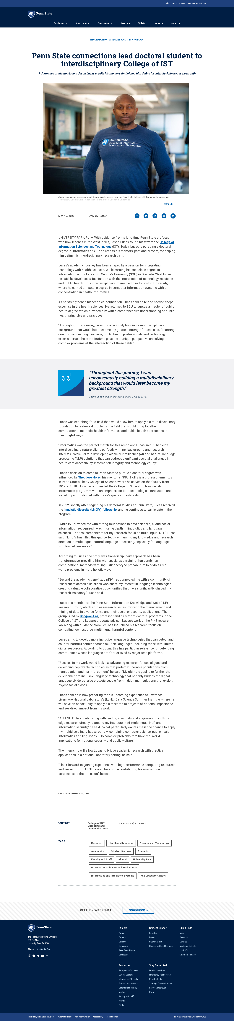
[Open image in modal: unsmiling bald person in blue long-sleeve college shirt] (117, 138)
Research (96, 843)
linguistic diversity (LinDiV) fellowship (90, 510)
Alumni (122, 859)
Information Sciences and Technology (117, 39)
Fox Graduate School (153, 875)
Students (143, 851)
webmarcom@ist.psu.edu (132, 823)
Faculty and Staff (101, 859)
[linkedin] (154, 216)
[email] (164, 216)
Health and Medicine (121, 843)
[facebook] (137, 216)
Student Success (121, 851)
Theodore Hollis (89, 477)
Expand (168, 204)
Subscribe (137, 910)
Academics (98, 851)
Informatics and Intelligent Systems (112, 875)
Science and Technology (154, 843)
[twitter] (146, 216)
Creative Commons (120, 199)
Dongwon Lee (89, 616)
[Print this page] (173, 216)
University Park (142, 859)
